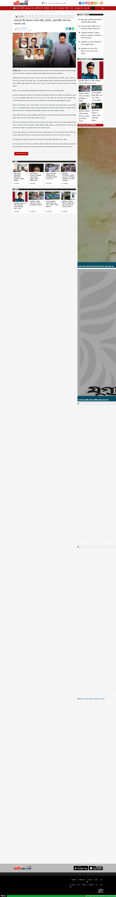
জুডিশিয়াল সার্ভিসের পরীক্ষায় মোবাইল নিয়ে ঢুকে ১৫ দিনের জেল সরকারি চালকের (68, 204)
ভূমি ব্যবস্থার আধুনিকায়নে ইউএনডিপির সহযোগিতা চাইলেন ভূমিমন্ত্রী (19, 177)
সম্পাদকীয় (77, 8)
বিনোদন (67, 8)
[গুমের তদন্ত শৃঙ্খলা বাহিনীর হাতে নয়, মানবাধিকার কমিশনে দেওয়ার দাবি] (52, 168)
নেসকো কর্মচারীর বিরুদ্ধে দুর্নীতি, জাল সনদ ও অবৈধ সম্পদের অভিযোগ (52, 204)
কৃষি (52, 8)
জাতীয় (22, 8)
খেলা (56, 8)
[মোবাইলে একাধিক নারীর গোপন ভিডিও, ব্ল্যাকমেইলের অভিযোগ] (36, 196)
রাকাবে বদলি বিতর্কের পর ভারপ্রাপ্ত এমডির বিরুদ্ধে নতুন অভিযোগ (96, 115)
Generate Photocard (21, 153)
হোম (18, 8)
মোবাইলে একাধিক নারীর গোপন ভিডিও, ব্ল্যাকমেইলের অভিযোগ (36, 203)
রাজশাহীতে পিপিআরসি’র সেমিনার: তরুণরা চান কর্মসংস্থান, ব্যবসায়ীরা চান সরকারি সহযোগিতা (68, 177)
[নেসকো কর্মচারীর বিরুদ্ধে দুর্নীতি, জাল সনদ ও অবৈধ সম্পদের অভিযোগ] (52, 196)
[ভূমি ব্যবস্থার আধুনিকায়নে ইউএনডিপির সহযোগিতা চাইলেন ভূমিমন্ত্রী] (20, 168)
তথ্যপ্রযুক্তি (61, 8)
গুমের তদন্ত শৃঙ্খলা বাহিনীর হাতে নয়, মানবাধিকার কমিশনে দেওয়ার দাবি (51, 176)
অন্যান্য (85, 8)
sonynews (23, 28)
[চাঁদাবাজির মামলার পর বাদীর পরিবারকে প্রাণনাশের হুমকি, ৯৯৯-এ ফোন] (20, 197)
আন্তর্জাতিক (46, 8)
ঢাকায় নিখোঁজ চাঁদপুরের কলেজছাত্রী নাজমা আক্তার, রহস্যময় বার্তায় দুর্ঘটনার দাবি (35, 177)
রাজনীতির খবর (38, 8)
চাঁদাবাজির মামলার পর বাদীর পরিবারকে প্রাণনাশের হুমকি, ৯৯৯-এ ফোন (20, 206)
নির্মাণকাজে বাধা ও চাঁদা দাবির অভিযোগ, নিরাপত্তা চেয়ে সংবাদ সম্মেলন (89, 51)
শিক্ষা (72, 8)
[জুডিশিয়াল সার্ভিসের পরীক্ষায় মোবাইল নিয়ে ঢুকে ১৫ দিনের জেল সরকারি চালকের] (68, 196)
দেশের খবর (28, 8)
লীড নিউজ (17, 183)
